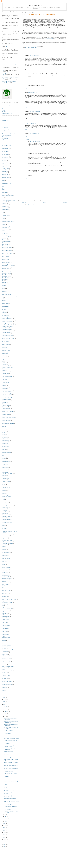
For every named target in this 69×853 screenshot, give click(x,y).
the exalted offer (5, 620)
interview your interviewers (7, 428)
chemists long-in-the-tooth (7, 277)
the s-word (4, 640)
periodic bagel (4, 510)
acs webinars (4, 185)
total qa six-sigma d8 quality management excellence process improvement (9, 656)
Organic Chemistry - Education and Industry (10, 129)
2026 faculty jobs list (6, 165)
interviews (4, 429)
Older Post (65, 202)
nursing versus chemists (6, 496)
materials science (5, 469)
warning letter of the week (6, 676)
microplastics (4, 479)
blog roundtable (5, 216)
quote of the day (5, 544)
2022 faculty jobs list (6, 153)
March (6, 818)
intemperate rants (5, 425)
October (6, 709)
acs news (3, 180)
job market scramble (5, 440)
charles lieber (4, 239)
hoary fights (4, 385)
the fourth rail (4, 622)
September (7, 711)
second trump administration (7, 578)
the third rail (4, 642)
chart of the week (5, 242)
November (6, 708)
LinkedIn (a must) (5, 107)
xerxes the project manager (7, 692)
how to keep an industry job (7, 394)
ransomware (4, 549)
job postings (4, 441)
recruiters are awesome (6, 557)
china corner (4, 282)
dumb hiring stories (5, 327)
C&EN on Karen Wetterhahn (9, 779)
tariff (3, 605)
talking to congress (5, 604)
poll (3, 527)
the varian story (5, 643)
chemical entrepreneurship (7, 250)
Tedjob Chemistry (5, 120)
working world (4, 687)
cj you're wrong (5, 289)
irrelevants (4, 434)
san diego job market (6, 567)
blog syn (3, 218)
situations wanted (5, 593)
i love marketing (5, 402)
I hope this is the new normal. (30, 34)
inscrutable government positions (8, 423)
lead (3, 455)
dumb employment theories (7, 323)
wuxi (3, 689)
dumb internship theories (6, 329)
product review (4, 538)
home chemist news (5, 387)
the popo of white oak (6, 636)
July (5, 714)
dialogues (4, 314)
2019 (4, 827)
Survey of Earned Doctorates (7, 602)
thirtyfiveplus (4, 646)
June (5, 716)
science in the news (5, 575)
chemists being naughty (6, 273)
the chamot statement (6, 616)
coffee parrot (4, 291)
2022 (4, 704)
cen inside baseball (5, 236)
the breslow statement (6, 614)
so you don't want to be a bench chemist (9, 599)
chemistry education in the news (8, 265)
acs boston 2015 (5, 171)
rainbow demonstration (6, 547)
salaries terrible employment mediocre (9, 566)
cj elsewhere (4, 285)
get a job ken (4, 364)
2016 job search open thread (7, 146)
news (3, 492)
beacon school (4, 206)
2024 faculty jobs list (6, 162)
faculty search (4, 347)
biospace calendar (5, 210)
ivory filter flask (5, 437)
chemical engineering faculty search (8, 248)
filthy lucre (4, 355)
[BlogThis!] (38, 46)
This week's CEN (5, 651)
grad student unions (5, 374)
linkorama (4, 458)
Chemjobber (34, 5)
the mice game (4, 631)
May (5, 814)
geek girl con (4, 362)
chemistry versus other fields (7, 270)
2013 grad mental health (6, 145)
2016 (4, 832)
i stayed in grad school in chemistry (8, 412)
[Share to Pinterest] (42, 46)
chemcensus (4, 245)
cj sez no (3, 288)
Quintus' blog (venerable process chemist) (9, 133)
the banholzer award (5, 610)
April (6, 816)
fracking (3, 359)
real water (4, 553)
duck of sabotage (5, 317)
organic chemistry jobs (6, 504)
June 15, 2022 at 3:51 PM (34, 55)
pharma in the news (5, 514)
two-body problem (5, 663)
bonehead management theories (8, 221)
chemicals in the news (6, 262)
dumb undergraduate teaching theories (9, 336)
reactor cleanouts (5, 550)
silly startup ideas (5, 591)
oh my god (4, 498)
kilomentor (4, 447)
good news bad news (6, 371)
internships (4, 426)
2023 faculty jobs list (6, 157)
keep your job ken (5, 446)
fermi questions (5, 353)
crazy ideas (4, 309)
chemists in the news (6, 276)
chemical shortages (5, 259)
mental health (4, 475)
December (6, 706)
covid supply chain (5, 306)
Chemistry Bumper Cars (8, 730)
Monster (3, 110)
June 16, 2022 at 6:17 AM (33, 92)
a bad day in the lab (5, 168)
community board (5, 292)
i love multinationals (6, 405)
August (6, 713)
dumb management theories (7, 332)
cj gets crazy (4, 286)
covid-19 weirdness (5, 308)
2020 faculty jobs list (6, 148)
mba (3, 470)
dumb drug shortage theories (7, 321)
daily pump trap (5, 311)
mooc (3, 482)
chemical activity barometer (7, 247)
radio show (4, 546)
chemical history (5, 251)
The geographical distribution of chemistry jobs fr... (10, 799)
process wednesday (5, 535)
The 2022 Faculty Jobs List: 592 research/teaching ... (10, 794)
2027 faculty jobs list (6, 166)
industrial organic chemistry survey (8, 417)
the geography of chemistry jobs (8, 623)
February (6, 819)
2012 (4, 839)
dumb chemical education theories (8, 320)
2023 (4, 703)
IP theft (3, 432)
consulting (4, 300)
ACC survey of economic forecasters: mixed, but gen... (11, 732)
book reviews (4, 223)
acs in (3, 175)
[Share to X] (39, 46)
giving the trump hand (6, 365)
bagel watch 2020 (5, 204)
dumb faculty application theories (8, 324)
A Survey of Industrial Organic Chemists (11, 738)
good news (4, 370)
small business (4, 598)
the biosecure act (5, 613)
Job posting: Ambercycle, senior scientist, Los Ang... (10, 745)
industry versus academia (6, 420)
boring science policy (6, 226)
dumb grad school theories (7, 326)
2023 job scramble (5, 159)
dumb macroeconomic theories (7, 330)
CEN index (4, 235)
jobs (3, 444)
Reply (26, 67)
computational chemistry (6, 294)
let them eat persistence (6, 457)
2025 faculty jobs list (6, 163)
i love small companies (6, 408)
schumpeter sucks (5, 572)
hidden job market (5, 382)
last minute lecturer (5, 450)
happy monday (4, 379)
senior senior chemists (6, 582)
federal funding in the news (7, 352)
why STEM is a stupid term (7, 684)
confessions (4, 298)
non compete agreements (6, 495)
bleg (3, 212)
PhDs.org (3, 122)
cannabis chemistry (5, 229)
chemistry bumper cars (6, 264)
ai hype (3, 189)
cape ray (3, 230)
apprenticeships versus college (7, 195)
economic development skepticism (8, 338)
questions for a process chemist (7, 543)
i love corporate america (6, 400)
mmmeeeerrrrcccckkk (6, 481)
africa (3, 186)
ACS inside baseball (5, 177)
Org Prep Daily (4, 132)
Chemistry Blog (5, 136)
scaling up (4, 570)
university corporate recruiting (7, 670)
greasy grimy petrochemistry (7, 376)
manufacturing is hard (6, 466)
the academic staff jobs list (7, 608)
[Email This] (37, 46)
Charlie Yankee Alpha (6, 241)
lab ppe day (4, 449)
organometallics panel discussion (8, 505)
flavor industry (4, 356)
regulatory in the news (6, 558)
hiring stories (4, 384)
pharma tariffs (4, 517)
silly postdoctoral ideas (31, 47)
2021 (4, 823)
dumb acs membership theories (7, 318)
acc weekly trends (5, 169)
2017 (4, 830)
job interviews (4, 438)
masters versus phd (5, 467)
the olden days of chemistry (7, 633)
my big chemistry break (6, 487)
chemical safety (5, 258)
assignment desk (5, 198)
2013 (4, 837)
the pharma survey (5, 634)
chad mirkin (4, 238)
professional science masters (7, 540)
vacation (3, 673)
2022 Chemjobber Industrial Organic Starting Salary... (11, 722)
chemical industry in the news (7, 253)
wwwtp (3, 690)
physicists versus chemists (7, 522)
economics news (5, 339)
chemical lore (4, 255)
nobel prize (4, 493)
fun (2, 361)
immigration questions (6, 414)
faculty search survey (6, 349)
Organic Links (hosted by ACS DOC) (8, 118)
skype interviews (5, 596)
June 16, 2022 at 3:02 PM (31, 123)
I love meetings (5, 403)
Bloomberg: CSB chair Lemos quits (10, 773)
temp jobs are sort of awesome (7, 607)
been (39, 37)
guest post (4, 377)
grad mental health (5, 373)
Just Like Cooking (5, 130)
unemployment (4, 667)
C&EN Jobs (4, 104)
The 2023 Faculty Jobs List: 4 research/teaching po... (9, 791)
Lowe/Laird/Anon (5, 464)
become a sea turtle (5, 207)
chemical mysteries (5, 256)
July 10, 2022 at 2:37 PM (34, 133)
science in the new (5, 573)
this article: (28, 17)
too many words (5, 654)
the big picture (4, 611)
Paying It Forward (5, 507)
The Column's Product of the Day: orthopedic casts (10, 808)
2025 (4, 699)
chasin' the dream (5, 244)
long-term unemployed (6, 461)
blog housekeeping (5, 215)
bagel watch (4, 203)
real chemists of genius (6, 552)
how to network (5, 396)
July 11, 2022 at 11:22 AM (35, 141)
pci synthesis (4, 508)
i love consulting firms (6, 399)
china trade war (5, 283)
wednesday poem (5, 678)
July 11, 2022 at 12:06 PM (38, 151)
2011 (4, 841)
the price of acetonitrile (6, 637)
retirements (4, 563)
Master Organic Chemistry (7, 135)
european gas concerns (6, 344)
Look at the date (5, 463)
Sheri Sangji (4, 585)
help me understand (5, 381)
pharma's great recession (6, 519)
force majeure (4, 358)
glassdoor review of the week (7, 367)
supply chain (4, 601)
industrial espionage (5, 416)
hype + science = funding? (7, 397)
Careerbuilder (4, 111)
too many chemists (5, 652)
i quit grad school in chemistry (7, 411)
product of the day (5, 537)
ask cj (3, 197)
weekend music (5, 680)
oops (3, 501)
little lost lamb (4, 460)
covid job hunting (5, 303)
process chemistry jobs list (7, 534)
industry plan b (5, 419)
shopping (3, 587)
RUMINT (3, 564)
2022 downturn (5, 151)
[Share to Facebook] (41, 46)
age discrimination (5, 188)
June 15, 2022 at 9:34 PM (37, 72)
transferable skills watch (6, 658)
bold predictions (5, 219)
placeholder (4, 523)
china (3, 280)
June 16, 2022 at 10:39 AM (35, 111)
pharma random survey (6, 516)
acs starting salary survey (6, 183)
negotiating (4, 490)
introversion (4, 431)
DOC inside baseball (6, 315)
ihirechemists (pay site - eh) (7, 113)
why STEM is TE (5, 686)
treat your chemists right (6, 661)
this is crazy (4, 648)
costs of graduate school (6, 301)
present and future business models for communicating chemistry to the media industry (9, 531)
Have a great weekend (8, 736)
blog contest (4, 213)
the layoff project (5, 630)
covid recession (5, 304)
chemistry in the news (6, 267)
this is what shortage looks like (7, 649)
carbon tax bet (4, 232)
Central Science (5, 138)
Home (44, 202)
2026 (4, 697)
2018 (4, 829)
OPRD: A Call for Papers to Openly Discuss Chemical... (10, 785)
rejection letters (5, 560)
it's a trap (3, 435)
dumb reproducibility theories (7, 335)
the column (4, 617)
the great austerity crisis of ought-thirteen (9, 626)
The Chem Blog (5, 127)
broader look (4, 227)
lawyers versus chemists (6, 452)
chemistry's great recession (7, 271)
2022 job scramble (5, 154)
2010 (4, 842)
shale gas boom (5, 584)
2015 (4, 834)
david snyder (4, 312)
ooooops (3, 499)
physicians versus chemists (7, 520)
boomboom (4, 224)
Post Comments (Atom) (31, 204)
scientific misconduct (6, 576)
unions (3, 669)
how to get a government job (7, 390)
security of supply (5, 579)
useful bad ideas (5, 672)
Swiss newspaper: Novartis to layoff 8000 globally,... (10, 719)
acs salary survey (5, 182)
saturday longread (5, 569)
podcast (3, 525)
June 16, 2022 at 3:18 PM (37, 81)
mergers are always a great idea (7, 476)
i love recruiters (5, 406)
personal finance (5, 511)
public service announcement (7, 541)
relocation (4, 561)
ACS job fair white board (6, 178)
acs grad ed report (5, 174)
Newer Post (24, 202)
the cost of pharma (5, 619)
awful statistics (4, 201)
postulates (4, 528)
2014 (4, 835)
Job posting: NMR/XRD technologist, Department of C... (11, 728)
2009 (4, 844)
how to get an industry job (7, 393)
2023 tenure (4, 160)
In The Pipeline (5, 139)
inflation (3, 422)
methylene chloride (5, 478)
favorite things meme (6, 350)
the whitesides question (6, 645)
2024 (4, 701)
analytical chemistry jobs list (7, 191)
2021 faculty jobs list (6, 150)
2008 (4, 846)
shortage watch (4, 588)
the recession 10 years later (7, 639)
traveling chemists (5, 660)
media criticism (5, 472)
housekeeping (4, 388)
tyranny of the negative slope (7, 666)
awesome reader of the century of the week (9, 200)
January (6, 821)
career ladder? (4, 233)
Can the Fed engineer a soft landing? (11, 806)
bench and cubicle (5, 209)
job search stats (5, 443)
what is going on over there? (7, 681)
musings (3, 485)
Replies (27, 69)
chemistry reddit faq (5, 268)
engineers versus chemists (6, 342)
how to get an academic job (7, 391)
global (3, 368)
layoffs (3, 454)
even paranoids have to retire (7, 346)
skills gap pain (4, 595)
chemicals (4, 261)
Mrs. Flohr (4, 484)
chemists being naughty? (6, 274)
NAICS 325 (4, 489)
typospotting (4, 664)
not (37, 37)
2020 (4, 825)
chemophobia (4, 279)
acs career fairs (4, 172)
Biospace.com (4, 108)
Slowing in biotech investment (9, 735)
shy (41, 37)
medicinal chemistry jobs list (7, 473)
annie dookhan (4, 194)
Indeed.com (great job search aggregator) (9, 105)
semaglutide (4, 581)
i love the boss (4, 409)
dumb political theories (6, 333)
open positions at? (5, 502)
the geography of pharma (6, 625)
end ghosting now (5, 341)
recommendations (5, 555)
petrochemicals (5, 513)
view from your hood (6, 675)
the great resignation (6, 628)
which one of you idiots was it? (7, 683)
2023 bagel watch (5, 156)
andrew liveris (4, 192)
